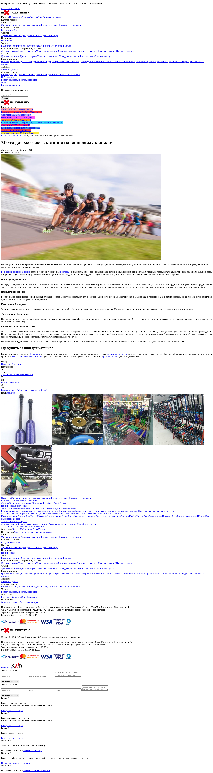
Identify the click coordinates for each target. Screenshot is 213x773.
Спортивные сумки (104, 56)
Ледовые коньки (9, 524)
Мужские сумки (87, 56)
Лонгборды (40, 35)
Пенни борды (8, 40)
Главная (5, 135)
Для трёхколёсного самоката (65, 61)
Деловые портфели (10, 56)
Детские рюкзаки (9, 51)
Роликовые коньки (10, 500)
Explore (38, 356)
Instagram (10, 393)
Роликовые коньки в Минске (15, 272)
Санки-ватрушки (9, 69)
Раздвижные (7, 30)
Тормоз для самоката (170, 61)
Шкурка (185, 61)
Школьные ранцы (106, 51)
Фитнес (17, 30)
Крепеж (123, 61)
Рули (157, 61)
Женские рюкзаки (27, 51)
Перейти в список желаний (36, 770)
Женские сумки (45, 56)
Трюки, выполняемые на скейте (17, 374)
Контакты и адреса (52, 17)
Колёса (115, 61)
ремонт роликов (111, 356)
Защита (4, 508)
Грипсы (5, 61)
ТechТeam (17, 356)
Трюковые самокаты (30, 25)
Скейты (5, 503)
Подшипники (138, 61)
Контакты (43, 529)
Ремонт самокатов (10, 382)
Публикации (15, 17)
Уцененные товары (10, 25)
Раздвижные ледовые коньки (46, 74)
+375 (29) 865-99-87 (10, 8)
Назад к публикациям (12, 364)
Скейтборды (52, 35)
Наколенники (56, 46)
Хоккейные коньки (70, 74)
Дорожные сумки (28, 56)
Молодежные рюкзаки (47, 51)
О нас (40, 17)
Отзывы (33, 17)
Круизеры (30, 35)
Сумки (4, 513)
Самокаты (6, 498)
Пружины (150, 61)
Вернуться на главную (12, 710)
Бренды (25, 17)
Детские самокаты (49, 25)
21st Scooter (28, 356)
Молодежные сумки (69, 56)
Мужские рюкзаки (67, 51)
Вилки (17, 61)
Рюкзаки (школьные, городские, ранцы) (21, 511)
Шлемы (67, 46)
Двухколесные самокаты (70, 25)
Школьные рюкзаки (125, 51)
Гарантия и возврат (42, 532)
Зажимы (108, 61)
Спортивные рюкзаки (87, 51)
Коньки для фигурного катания (16, 74)
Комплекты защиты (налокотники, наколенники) (25, 46)
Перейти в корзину (32, 750)
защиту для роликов (117, 354)
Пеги (129, 61)
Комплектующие (9, 516)
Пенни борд (7, 506)
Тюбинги (5, 521)
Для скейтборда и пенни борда (35, 61)
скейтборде (64, 272)
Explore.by (35, 354)
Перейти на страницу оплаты (15, 763)
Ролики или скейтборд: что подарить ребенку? (24, 390)
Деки (11, 61)
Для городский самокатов (91, 61)
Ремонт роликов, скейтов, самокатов (19, 80)
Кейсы (56, 56)
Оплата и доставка (23, 532)
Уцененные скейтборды (13, 35)
